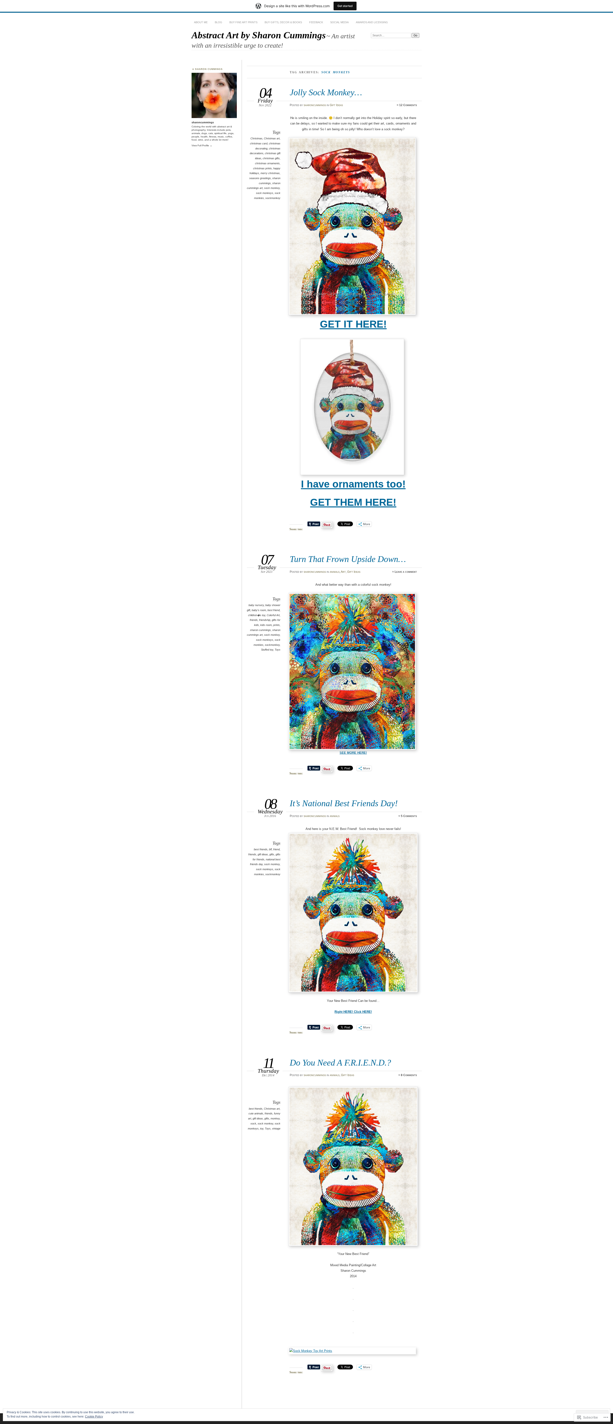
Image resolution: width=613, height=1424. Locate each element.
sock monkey (272, 188)
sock (253, 1123)
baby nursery (256, 605)
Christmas (256, 138)
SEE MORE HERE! (353, 753)
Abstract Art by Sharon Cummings (259, 35)
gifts (271, 854)
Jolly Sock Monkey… (326, 92)
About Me (201, 22)
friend (276, 849)
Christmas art (272, 138)
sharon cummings (260, 630)
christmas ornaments (267, 163)
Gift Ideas (336, 105)
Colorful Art (273, 615)
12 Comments (408, 105)
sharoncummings (315, 105)
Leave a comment (406, 571)
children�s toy (256, 615)
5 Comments (409, 816)
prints (276, 625)
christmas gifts (271, 158)
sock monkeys (264, 193)
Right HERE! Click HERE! (353, 1012)
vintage (276, 1128)
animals (335, 571)
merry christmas (270, 173)
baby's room (259, 610)
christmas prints (262, 168)
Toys (277, 649)
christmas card (258, 143)
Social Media (339, 22)
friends (254, 619)
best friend (273, 610)
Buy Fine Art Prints (243, 22)
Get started (345, 6)
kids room (266, 625)
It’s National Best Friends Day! (344, 803)
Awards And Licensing (372, 22)
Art (343, 571)
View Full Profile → (202, 145)
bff (270, 849)
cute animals (256, 1113)
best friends (260, 849)
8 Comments (409, 1075)
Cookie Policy (94, 1416)
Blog (218, 22)
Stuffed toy (267, 649)
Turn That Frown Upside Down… (348, 559)
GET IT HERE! (353, 324)
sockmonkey (272, 198)
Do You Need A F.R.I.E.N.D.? (340, 1062)
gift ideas (263, 854)
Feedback (316, 22)
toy (261, 1128)
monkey (275, 1118)
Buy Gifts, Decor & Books (283, 22)
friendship (264, 619)
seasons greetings (260, 178)
